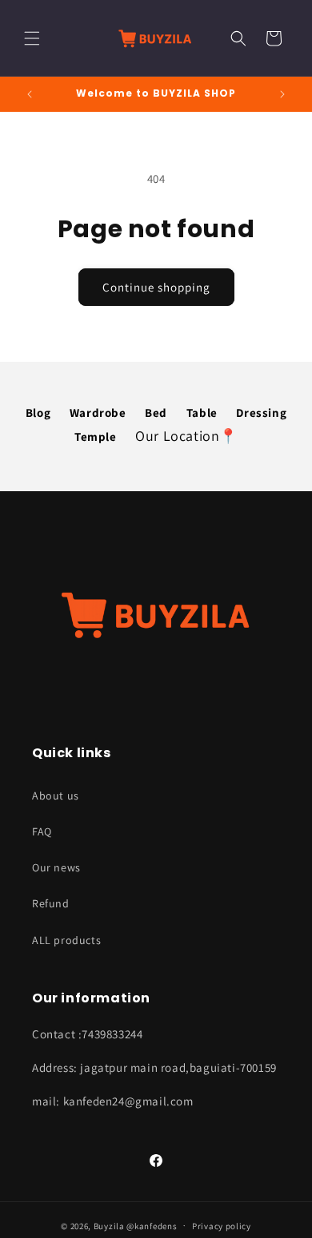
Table (202, 412)
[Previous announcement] (29, 94)
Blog (38, 412)
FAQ (42, 831)
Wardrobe (98, 412)
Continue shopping (156, 287)
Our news (56, 867)
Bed (156, 412)
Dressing (261, 412)
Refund (51, 903)
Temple (95, 436)
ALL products (66, 940)
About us (55, 795)
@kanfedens (151, 1225)
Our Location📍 (186, 436)
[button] (32, 38)
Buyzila (109, 1225)
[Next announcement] (282, 94)
